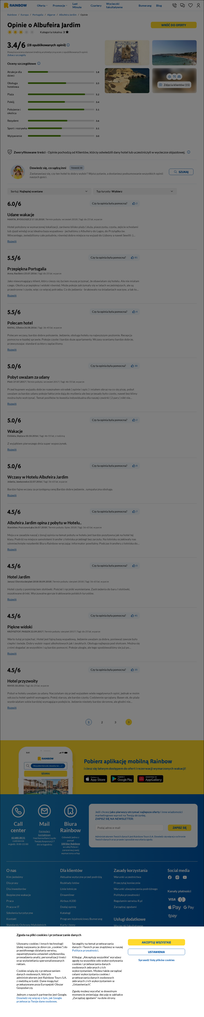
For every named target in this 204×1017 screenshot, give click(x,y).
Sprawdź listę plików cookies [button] (156, 960)
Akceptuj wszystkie (158, 942)
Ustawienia (163, 952)
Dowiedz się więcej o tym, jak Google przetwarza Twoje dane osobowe (39, 999)
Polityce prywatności (85, 950)
